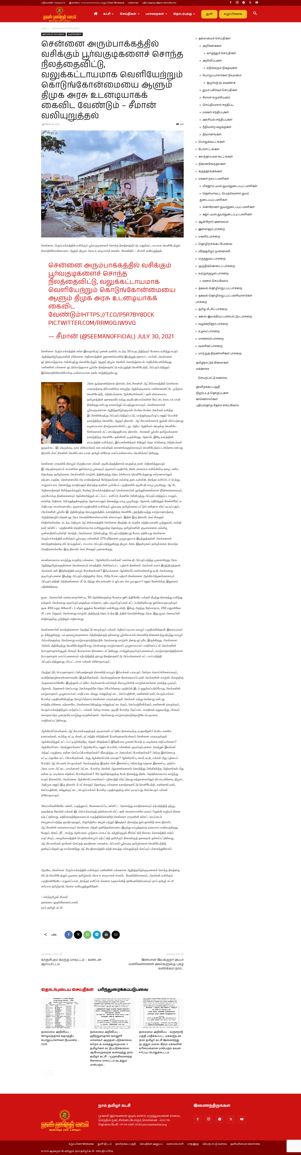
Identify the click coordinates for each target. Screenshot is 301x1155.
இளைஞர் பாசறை (211, 229)
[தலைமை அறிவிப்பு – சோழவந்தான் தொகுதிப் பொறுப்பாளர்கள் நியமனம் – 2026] (63, 1013)
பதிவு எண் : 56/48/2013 (53, 3)
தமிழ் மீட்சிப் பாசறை (212, 309)
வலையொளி (175, 1144)
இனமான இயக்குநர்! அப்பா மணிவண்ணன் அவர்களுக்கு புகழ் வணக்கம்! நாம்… (156, 964)
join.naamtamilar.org (155, 1124)
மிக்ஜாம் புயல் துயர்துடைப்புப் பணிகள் (230, 186)
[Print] (106, 935)
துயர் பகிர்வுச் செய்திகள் (220, 90)
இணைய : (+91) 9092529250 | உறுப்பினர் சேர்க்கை (96, 3)
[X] (250, 3)
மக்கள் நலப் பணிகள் (213, 179)
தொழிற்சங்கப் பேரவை (215, 244)
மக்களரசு (133, 3)
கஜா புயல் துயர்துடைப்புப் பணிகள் (227, 214)
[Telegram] (244, 3)
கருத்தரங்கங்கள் (210, 171)
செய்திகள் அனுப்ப (151, 1144)
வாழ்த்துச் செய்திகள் (221, 53)
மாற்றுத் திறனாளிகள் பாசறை (220, 353)
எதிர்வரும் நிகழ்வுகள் (222, 68)
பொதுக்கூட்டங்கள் (211, 142)
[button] (255, 14)
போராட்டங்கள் (208, 149)
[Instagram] (237, 3)
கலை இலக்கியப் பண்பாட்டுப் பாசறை (225, 316)
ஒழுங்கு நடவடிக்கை (221, 83)
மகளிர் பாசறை (209, 236)
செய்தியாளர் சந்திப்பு (218, 105)
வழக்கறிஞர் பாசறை (213, 324)
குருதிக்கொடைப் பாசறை (216, 266)
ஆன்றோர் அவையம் (213, 222)
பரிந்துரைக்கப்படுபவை (123, 990)
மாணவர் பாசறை (211, 339)
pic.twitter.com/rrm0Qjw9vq (92, 323)
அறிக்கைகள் (74, 34)
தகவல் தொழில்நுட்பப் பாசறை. (220, 288)
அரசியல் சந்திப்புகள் (217, 120)
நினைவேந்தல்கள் (212, 164)
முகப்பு (45, 28)
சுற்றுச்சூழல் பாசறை (213, 273)
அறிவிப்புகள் (212, 60)
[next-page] (50, 1073)
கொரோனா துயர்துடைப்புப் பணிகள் (229, 207)
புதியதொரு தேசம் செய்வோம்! (159, 3)
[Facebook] (230, 3)
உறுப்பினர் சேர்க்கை (81, 1144)
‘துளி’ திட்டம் (104, 1144)
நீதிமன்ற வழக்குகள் (217, 127)
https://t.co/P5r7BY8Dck (118, 315)
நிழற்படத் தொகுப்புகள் (212, 393)
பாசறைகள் (155, 14)
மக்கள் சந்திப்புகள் (216, 112)
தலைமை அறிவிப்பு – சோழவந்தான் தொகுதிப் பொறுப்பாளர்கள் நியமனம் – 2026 (60, 1038)
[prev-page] (43, 1073)
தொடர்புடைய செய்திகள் (67, 990)
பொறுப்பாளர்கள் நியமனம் (222, 75)
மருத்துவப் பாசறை (212, 259)
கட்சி (107, 14)
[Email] (116, 935)
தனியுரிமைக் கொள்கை (245, 1144)
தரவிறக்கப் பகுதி (208, 387)
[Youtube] (257, 3)
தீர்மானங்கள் (212, 134)
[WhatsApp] (87, 935)
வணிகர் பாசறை (210, 346)
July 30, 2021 (155, 336)
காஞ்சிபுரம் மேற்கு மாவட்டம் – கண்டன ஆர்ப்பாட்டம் (71, 962)
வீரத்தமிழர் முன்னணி (214, 251)
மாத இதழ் (193, 1144)
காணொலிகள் (207, 399)
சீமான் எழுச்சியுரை (216, 97)
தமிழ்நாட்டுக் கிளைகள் (212, 363)
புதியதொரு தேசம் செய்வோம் (217, 405)
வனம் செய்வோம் (215, 281)
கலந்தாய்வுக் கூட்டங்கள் (215, 156)
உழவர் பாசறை (209, 331)
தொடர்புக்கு (182, 14)
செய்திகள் (128, 14)
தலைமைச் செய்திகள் (53, 34)
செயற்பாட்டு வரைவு (212, 378)
